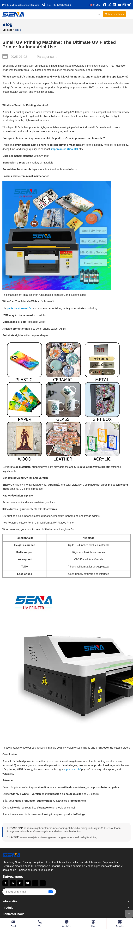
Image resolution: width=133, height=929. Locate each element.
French (97, 4)
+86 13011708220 (61, 5)
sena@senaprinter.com (27, 5)
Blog (18, 29)
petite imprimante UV (19, 308)
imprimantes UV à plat (64, 149)
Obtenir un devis (114, 14)
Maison (7, 29)
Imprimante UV (72, 769)
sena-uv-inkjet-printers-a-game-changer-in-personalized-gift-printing (52, 837)
